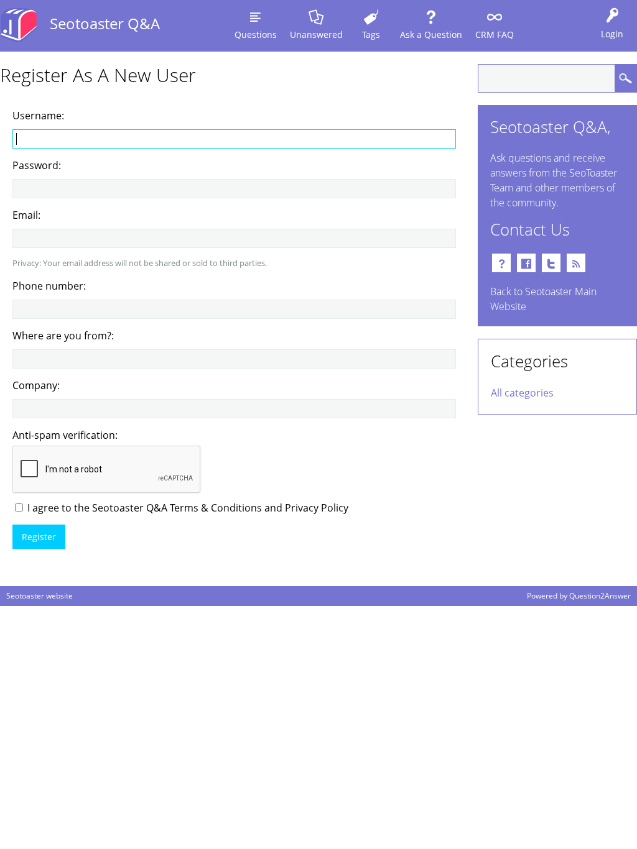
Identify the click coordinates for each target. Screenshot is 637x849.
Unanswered (316, 34)
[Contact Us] (501, 263)
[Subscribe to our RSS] (576, 263)
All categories (522, 393)
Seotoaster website (39, 595)
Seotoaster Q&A (105, 23)
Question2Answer (600, 595)
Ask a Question (431, 34)
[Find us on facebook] (526, 263)
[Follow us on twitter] (551, 263)
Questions (256, 34)
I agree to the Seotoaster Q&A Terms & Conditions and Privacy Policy (186, 508)
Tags (371, 34)
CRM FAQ (494, 34)
